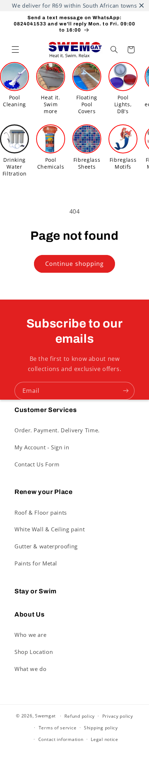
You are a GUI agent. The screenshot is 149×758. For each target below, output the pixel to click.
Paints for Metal (35, 563)
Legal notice (104, 739)
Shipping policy (101, 727)
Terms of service (58, 727)
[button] (15, 49)
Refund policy (79, 716)
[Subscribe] (126, 391)
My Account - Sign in (41, 447)
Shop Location (33, 651)
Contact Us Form (36, 464)
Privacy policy (117, 716)
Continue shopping (74, 264)
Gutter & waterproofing (46, 546)
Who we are (30, 634)
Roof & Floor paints (40, 512)
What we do (30, 668)
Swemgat (45, 715)
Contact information (61, 739)
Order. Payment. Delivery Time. (57, 430)
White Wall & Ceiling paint (49, 529)
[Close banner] (141, 5)
